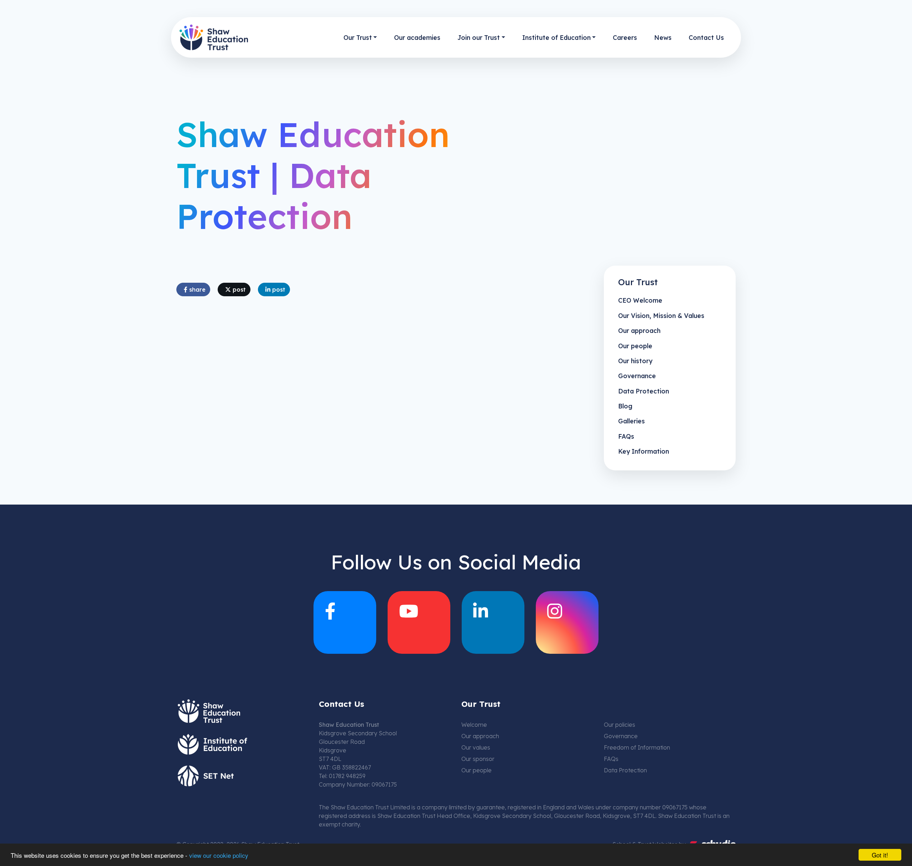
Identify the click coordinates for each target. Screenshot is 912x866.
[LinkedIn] (493, 622)
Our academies (417, 37)
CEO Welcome (640, 300)
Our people (635, 346)
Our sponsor (477, 758)
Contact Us (706, 37)
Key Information (643, 451)
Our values (475, 747)
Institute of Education (556, 37)
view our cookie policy (218, 855)
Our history (635, 361)
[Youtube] (419, 622)
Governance (637, 376)
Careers (625, 37)
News (663, 37)
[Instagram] (567, 622)
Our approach (639, 330)
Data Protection (643, 391)
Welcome (474, 724)
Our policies (619, 724)
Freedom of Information (637, 747)
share (196, 289)
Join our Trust (478, 37)
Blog (625, 406)
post (238, 289)
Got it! (880, 854)
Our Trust (357, 37)
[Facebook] (345, 622)
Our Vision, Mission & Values (661, 315)
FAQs (626, 436)
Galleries (631, 421)
